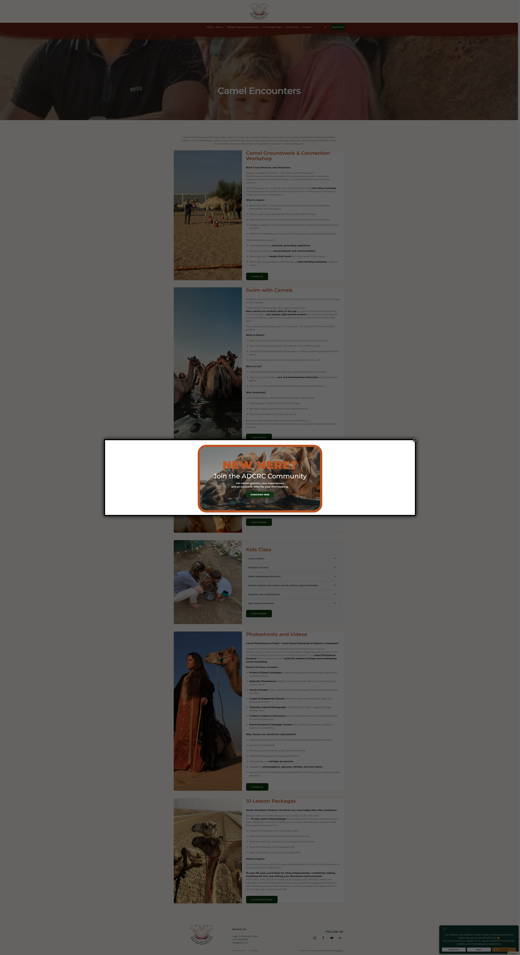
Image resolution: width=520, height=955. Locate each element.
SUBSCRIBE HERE (260, 494)
